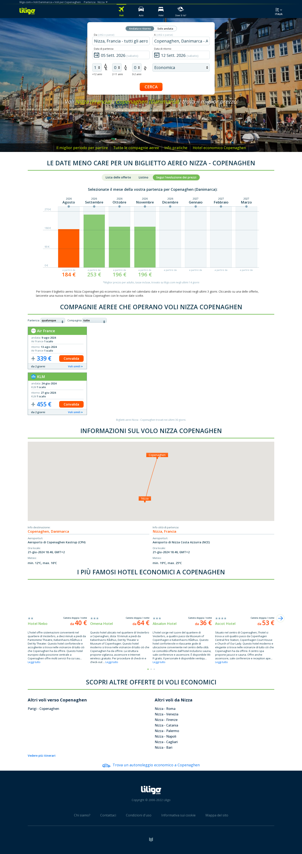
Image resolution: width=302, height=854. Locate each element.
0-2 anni (136, 74)
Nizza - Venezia (166, 714)
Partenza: (34, 320)
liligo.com (25, 2)
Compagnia (74, 320)
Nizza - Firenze (166, 719)
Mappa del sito (216, 815)
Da (104, 35)
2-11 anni (117, 74)
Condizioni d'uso (138, 815)
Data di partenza (103, 49)
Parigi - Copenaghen (43, 708)
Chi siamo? (82, 815)
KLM (40, 376)
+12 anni (97, 74)
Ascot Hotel (225, 623)
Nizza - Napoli (165, 736)
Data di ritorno (162, 49)
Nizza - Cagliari (166, 742)
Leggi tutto (34, 662)
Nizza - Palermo (167, 731)
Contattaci (108, 815)
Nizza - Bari (163, 747)
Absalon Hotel (164, 623)
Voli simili (74, 366)
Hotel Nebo (37, 623)
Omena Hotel (101, 623)
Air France (45, 330)
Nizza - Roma (165, 708)
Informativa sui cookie (178, 815)
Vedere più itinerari (41, 755)
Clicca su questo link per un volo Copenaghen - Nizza (151, 110)
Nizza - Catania (166, 725)
